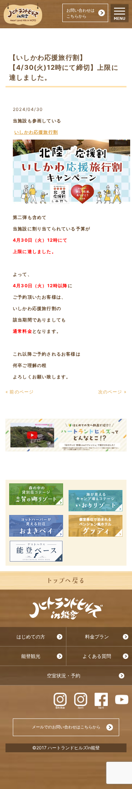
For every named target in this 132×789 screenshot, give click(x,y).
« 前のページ (20, 391)
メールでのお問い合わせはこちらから (66, 726)
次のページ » (112, 391)
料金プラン (97, 636)
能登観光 (30, 656)
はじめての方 (30, 636)
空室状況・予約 (63, 675)
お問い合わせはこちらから (80, 13)
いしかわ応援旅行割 (36, 132)
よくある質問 (96, 656)
